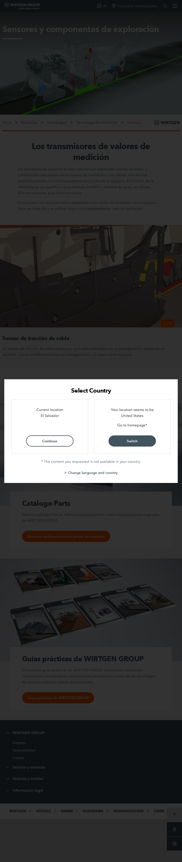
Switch (132, 441)
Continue (49, 441)
